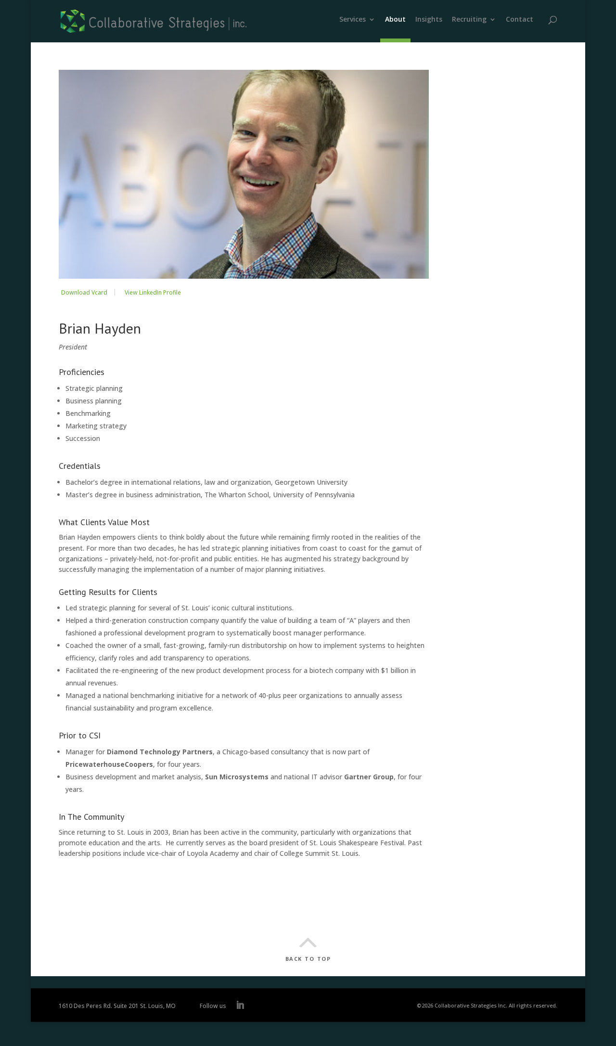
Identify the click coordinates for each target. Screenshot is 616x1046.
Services (352, 20)
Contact (519, 20)
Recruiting (469, 20)
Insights (428, 20)
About (395, 20)
